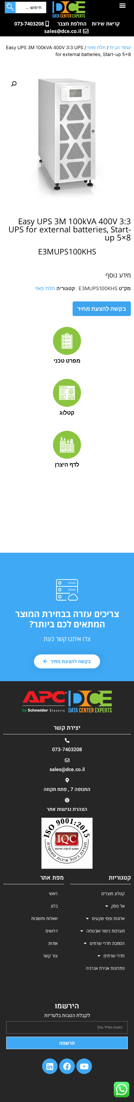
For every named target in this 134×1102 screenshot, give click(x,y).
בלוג (54, 906)
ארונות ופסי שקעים (108, 918)
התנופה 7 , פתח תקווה (67, 789)
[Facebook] (67, 1066)
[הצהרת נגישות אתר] (67, 800)
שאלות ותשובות (44, 918)
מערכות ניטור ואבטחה (105, 931)
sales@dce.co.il (67, 769)
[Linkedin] (50, 1066)
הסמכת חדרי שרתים (107, 943)
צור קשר (50, 956)
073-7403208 (67, 749)
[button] (122, 5)
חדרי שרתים (114, 956)
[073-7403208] (67, 740)
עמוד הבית (120, 47)
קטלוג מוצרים (113, 893)
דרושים (51, 931)
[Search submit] (10, 7)
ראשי (53, 893)
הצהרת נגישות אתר (67, 809)
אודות (53, 943)
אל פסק (118, 906)
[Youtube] (84, 1066)
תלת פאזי (96, 47)
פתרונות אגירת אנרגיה (105, 968)
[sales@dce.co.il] (67, 760)
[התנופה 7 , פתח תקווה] (67, 780)
